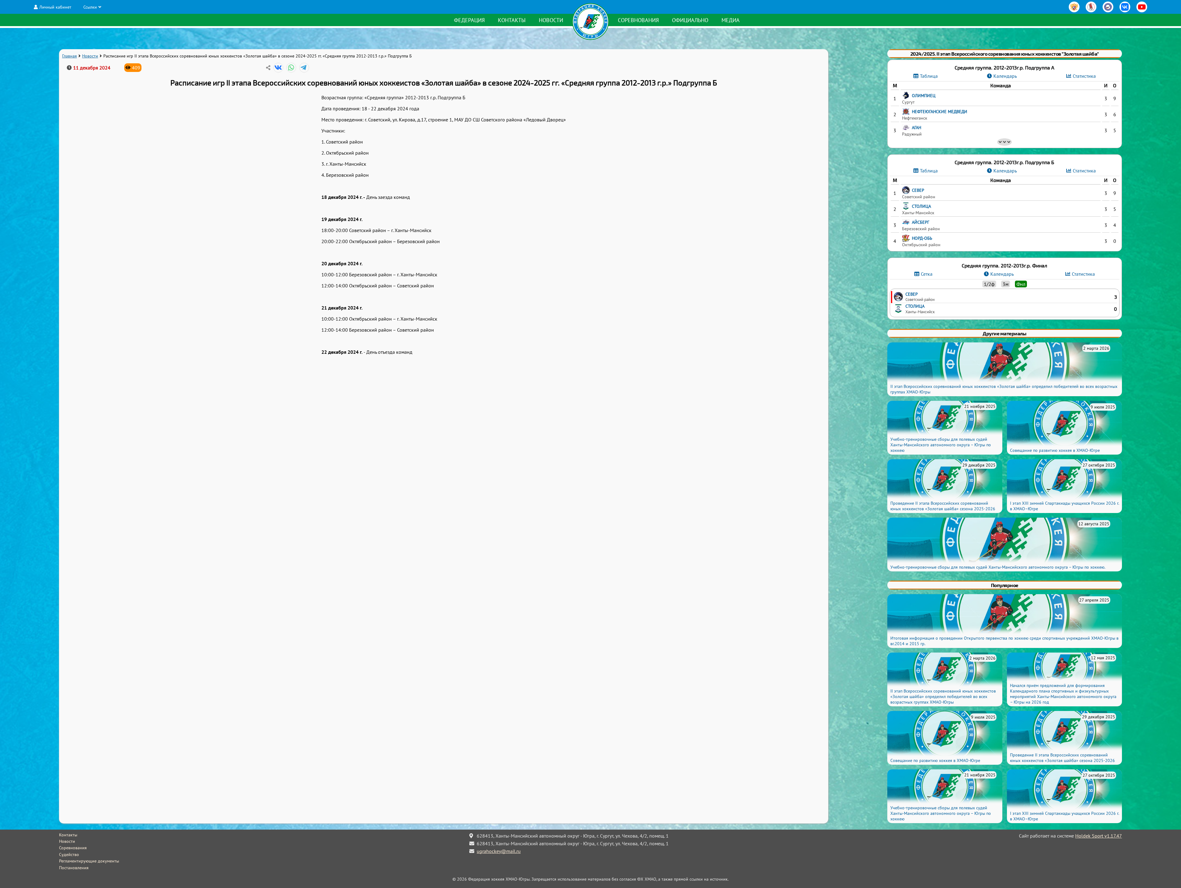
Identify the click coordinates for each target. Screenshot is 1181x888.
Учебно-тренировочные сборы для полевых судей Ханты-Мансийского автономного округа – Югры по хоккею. (997, 567)
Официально (690, 20)
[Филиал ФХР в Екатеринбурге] (1108, 7)
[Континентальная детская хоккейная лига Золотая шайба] (1091, 7)
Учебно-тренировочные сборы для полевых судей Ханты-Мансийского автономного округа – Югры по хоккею (940, 444)
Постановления (74, 868)
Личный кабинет (55, 7)
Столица (915, 306)
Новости (551, 20)
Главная (69, 56)
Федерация (469, 20)
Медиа (731, 20)
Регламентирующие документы (89, 861)
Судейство (69, 854)
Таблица (929, 75)
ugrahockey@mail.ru (499, 851)
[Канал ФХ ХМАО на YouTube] (1141, 7)
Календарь (1005, 75)
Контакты (512, 20)
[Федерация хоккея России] (1074, 7)
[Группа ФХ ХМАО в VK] (1124, 7)
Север (911, 294)
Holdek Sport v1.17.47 (1098, 836)
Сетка (926, 273)
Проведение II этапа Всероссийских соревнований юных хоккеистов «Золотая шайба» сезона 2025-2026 (942, 505)
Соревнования (638, 20)
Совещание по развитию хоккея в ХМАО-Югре (1055, 450)
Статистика (1084, 75)
